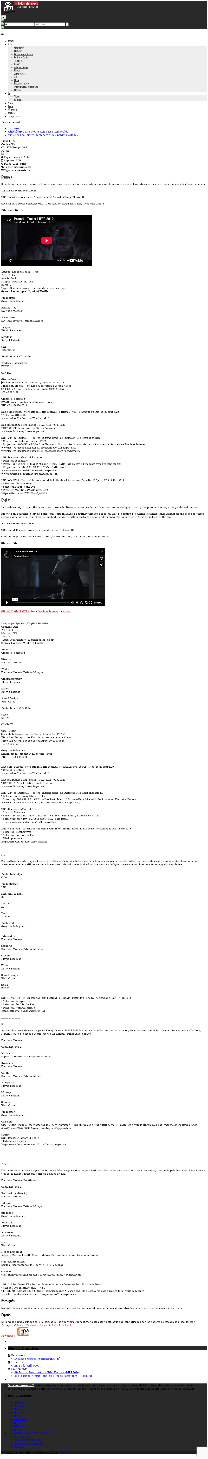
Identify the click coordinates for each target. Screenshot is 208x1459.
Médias (17, 90)
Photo (17, 70)
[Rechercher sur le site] (3, 17)
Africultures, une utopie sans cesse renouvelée (38, 131)
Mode (16, 80)
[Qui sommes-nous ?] (2, 27)
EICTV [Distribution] (27, 1365)
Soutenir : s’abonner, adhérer (32, 1433)
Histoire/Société (21, 83)
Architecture (20, 73)
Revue (10, 106)
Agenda (11, 112)
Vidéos (17, 96)
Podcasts (18, 99)
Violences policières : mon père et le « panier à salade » (43, 135)
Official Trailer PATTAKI (15, 611)
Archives (64, 1452)
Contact (19, 1446)
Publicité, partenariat (28, 1443)
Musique (18, 51)
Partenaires (21, 1436)
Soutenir (13, 128)
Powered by (9, 1335)
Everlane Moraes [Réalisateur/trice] (37, 1358)
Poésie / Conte (21, 57)
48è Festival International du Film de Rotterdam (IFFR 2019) (53, 1375)
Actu (10, 44)
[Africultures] (19, 13)
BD (15, 77)
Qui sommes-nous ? (21, 1385)
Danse (17, 64)
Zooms (11, 103)
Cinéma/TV (19, 47)
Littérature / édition (23, 54)
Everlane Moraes (48, 611)
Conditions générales (28, 1439)
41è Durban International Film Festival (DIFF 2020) (46, 1372)
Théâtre (18, 60)
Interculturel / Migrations (26, 86)
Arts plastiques (21, 67)
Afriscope (12, 109)
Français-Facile (14, 116)
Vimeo (67, 611)
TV (9, 93)
